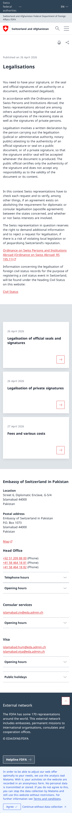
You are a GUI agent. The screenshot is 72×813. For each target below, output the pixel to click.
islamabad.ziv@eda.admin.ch (23, 612)
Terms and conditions (47, 798)
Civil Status (10, 292)
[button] (66, 701)
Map (6, 541)
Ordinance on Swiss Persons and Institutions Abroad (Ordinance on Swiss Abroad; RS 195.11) (35, 254)
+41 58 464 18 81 (15, 563)
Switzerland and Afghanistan (30, 29)
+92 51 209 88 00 (15, 558)
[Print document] (59, 42)
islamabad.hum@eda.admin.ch (24, 647)
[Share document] (67, 42)
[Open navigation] (66, 28)
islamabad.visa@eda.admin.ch (24, 651)
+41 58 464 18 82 (15, 567)
